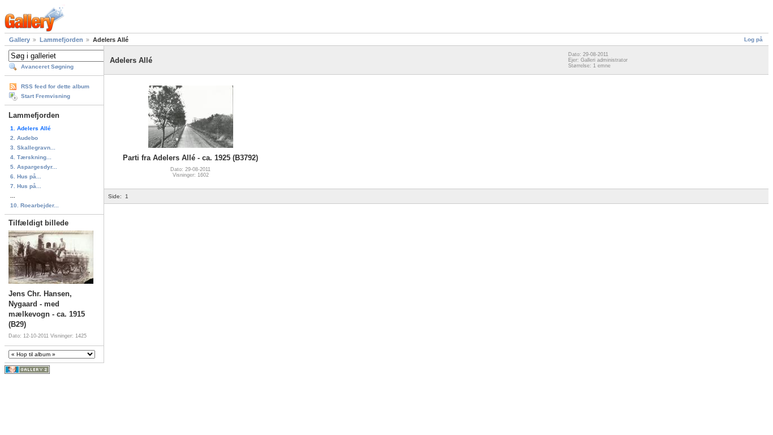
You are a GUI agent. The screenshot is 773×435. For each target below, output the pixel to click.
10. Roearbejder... (34, 205)
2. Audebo (24, 138)
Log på (753, 39)
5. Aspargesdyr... (33, 167)
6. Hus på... (25, 176)
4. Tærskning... (30, 157)
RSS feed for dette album (55, 86)
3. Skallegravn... (32, 147)
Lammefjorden (61, 39)
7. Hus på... (25, 186)
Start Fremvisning (45, 96)
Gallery (19, 39)
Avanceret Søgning (47, 66)
